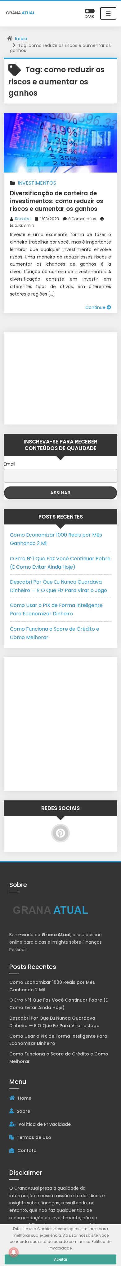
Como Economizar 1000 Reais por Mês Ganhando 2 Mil (52, 986)
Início (21, 39)
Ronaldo (23, 218)
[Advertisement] (48, 377)
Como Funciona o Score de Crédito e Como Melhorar (58, 1057)
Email (9, 464)
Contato (27, 1150)
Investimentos (37, 183)
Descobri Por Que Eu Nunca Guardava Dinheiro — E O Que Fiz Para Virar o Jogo (54, 1022)
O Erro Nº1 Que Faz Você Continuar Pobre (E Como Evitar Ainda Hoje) (58, 1004)
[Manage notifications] (14, 1252)
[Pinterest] (60, 833)
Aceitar (60, 1259)
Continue (96, 307)
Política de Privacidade (45, 1124)
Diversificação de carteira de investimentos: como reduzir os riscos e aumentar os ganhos (56, 201)
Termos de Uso (34, 1137)
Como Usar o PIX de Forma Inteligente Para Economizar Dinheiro (58, 1040)
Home (24, 1098)
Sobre (23, 1111)
